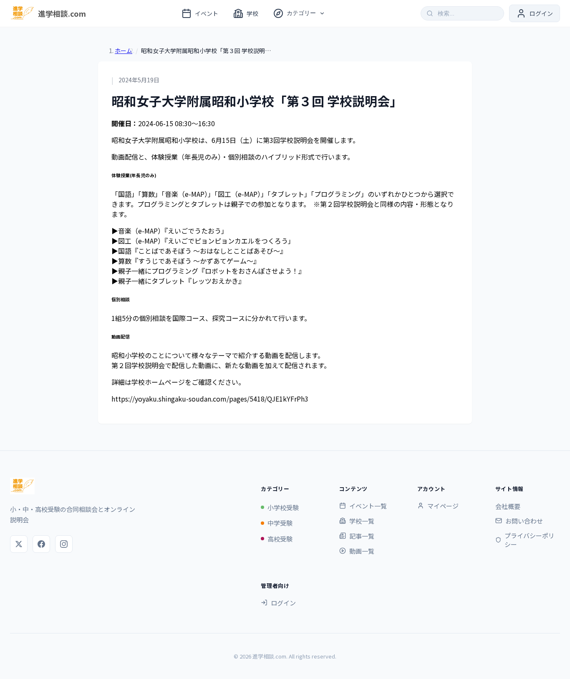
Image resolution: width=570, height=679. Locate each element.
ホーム (123, 50)
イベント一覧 (368, 505)
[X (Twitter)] (19, 544)
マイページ (443, 505)
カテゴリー (301, 13)
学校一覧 (361, 520)
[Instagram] (64, 544)
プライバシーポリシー (529, 540)
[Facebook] (41, 544)
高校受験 (280, 538)
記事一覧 (361, 536)
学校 (252, 13)
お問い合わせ (524, 520)
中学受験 (280, 523)
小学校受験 (283, 507)
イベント (206, 13)
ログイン (283, 602)
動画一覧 (361, 551)
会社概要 (507, 506)
